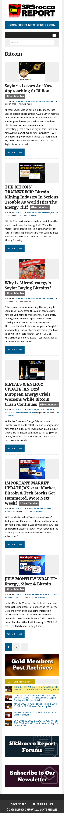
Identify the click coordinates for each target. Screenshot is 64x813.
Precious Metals (43, 594)
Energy (30, 213)
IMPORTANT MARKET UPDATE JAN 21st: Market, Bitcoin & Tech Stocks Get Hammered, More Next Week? (30, 493)
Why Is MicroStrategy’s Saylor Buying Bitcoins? (28, 285)
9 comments (32, 215)
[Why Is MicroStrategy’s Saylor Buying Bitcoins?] (32, 277)
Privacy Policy (18, 804)
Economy (31, 410)
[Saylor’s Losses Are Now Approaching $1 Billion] (32, 79)
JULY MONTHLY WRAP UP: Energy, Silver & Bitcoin (31, 581)
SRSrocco (19, 213)
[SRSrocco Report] (32, 10)
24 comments (39, 511)
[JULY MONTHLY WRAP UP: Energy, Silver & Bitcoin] (32, 573)
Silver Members (46, 101)
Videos (54, 213)
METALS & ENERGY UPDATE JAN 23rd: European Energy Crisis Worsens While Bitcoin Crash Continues (27, 394)
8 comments (44, 597)
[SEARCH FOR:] (32, 42)
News (35, 101)
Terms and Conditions (41, 804)
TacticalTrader (22, 101)
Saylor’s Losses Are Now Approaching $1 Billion (28, 88)
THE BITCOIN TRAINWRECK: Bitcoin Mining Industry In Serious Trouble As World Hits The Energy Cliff (31, 197)
